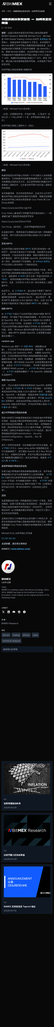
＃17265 (17, 388)
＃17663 (6, 448)
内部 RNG (28, 346)
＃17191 (32, 368)
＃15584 (19, 290)
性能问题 (43, 394)
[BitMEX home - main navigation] (12, 4)
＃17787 (43, 480)
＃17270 (17, 365)
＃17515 (28, 388)
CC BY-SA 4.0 (8, 538)
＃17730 (36, 323)
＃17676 (13, 460)
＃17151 (10, 371)
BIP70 (28, 248)
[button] (50, 3)
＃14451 (22, 276)
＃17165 (8, 314)
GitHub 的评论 (43, 261)
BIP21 (34, 303)
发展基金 (44, 39)
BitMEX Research (10, 623)
